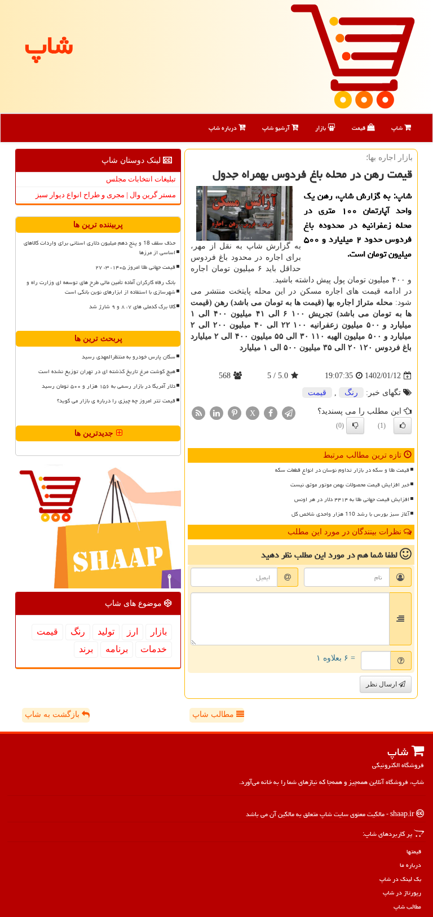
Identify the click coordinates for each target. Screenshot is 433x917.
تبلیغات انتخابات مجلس (141, 179)
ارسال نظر (382, 684)
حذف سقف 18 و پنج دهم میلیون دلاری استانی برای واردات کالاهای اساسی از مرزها (99, 247)
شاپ (397, 128)
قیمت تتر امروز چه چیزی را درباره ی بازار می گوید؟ (116, 400)
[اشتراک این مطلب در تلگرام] (289, 413)
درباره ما (410, 865)
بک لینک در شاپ (400, 879)
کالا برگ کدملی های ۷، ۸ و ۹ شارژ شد (132, 306)
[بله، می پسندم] (403, 425)
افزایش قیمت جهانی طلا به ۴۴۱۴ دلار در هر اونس (351, 499)
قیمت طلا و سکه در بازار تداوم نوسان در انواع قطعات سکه (342, 470)
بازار (321, 128)
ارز (132, 631)
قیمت (359, 128)
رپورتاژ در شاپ (402, 892)
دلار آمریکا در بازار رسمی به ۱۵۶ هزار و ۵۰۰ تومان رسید (108, 386)
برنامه (116, 649)
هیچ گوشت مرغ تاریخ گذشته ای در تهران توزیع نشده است (106, 371)
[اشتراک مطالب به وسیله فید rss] (198, 413)
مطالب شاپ (214, 714)
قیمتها (414, 851)
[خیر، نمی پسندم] (355, 425)
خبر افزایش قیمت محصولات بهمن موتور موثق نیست (349, 484)
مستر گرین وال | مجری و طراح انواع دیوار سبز (106, 195)
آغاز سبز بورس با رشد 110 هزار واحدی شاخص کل (350, 514)
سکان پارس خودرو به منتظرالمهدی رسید (128, 356)
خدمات (153, 649)
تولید (106, 631)
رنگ (351, 392)
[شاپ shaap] (352, 55)
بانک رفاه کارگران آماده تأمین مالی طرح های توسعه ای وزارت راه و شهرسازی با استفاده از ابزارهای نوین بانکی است (100, 287)
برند (86, 649)
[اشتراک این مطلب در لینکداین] (216, 413)
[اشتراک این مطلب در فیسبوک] (271, 413)
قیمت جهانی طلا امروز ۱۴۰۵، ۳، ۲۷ (135, 267)
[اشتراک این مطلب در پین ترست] (234, 413)
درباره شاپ (223, 128)
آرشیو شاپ (276, 128)
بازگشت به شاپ (53, 714)
